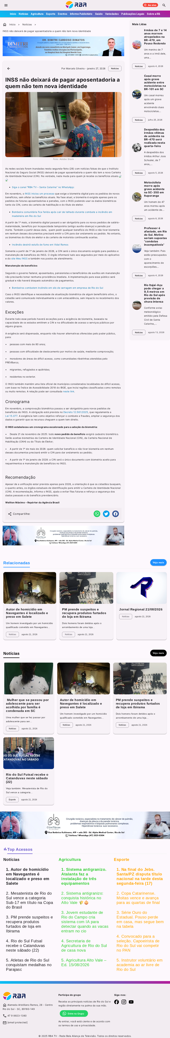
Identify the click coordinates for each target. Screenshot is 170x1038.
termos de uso (70, 1025)
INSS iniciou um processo (39, 193)
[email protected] (17, 1022)
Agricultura (37, 13)
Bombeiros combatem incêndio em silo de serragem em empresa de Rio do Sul (57, 287)
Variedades (112, 13)
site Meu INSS (19, 258)
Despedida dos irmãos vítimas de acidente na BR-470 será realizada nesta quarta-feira (154, 138)
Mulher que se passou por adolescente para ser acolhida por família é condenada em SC (27, 705)
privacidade (88, 1025)
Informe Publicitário (81, 13)
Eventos (62, 13)
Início (13, 13)
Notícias (23, 13)
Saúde (99, 13)
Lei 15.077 (11, 415)
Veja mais (158, 562)
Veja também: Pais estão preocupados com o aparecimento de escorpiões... (155, 258)
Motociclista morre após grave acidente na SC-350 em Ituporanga (154, 189)
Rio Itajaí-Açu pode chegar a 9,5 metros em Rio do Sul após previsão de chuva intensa (154, 293)
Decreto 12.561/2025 (75, 412)
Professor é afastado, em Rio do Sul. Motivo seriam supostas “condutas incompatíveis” (155, 236)
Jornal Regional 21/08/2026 (141, 609)
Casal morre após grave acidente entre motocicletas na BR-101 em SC (155, 82)
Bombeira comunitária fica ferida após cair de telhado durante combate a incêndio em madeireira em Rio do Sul (62, 214)
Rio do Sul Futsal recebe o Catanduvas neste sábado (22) (27, 778)
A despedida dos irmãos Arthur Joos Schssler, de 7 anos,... (155, 158)
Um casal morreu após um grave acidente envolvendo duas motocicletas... (154, 103)
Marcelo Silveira (75, 68)
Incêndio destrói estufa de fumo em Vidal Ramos (40, 244)
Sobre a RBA (154, 13)
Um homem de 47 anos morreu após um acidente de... (154, 205)
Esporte (50, 13)
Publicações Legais (132, 13)
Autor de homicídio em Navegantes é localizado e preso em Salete (27, 613)
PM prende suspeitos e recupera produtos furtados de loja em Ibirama (84, 613)
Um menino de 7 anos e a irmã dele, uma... (155, 53)
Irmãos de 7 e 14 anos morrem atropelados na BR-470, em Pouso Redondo (155, 36)
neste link (68, 391)
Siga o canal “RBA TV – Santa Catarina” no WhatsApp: (43, 187)
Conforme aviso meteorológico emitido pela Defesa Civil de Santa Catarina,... (155, 315)
